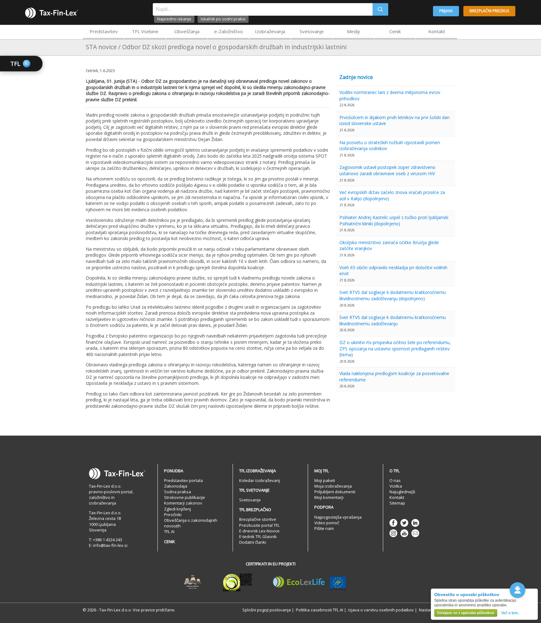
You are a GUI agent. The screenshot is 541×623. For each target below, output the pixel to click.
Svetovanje (312, 31)
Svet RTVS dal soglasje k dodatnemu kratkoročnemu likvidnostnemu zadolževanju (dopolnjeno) (392, 295)
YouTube (404, 533)
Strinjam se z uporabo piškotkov (465, 613)
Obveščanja (186, 31)
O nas (395, 480)
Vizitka (395, 486)
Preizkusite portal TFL (259, 525)
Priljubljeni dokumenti (334, 492)
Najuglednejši (402, 492)
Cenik (395, 31)
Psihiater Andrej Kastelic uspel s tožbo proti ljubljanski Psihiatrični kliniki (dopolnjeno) (393, 220)
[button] (517, 590)
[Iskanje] (380, 9)
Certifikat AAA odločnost (193, 582)
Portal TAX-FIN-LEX (51, 12)
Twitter (404, 523)
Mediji (353, 31)
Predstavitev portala (183, 480)
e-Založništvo (228, 31)
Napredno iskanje (174, 19)
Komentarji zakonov (183, 503)
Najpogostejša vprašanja (338, 517)
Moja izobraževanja (333, 486)
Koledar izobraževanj (259, 480)
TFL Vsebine (145, 31)
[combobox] (263, 9)
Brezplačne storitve (257, 519)
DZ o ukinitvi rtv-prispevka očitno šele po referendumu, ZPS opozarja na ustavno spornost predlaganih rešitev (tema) (395, 348)
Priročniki (173, 514)
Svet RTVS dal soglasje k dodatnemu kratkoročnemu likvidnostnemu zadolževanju (392, 320)
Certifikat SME (237, 582)
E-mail (415, 533)
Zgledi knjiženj (177, 509)
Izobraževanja (270, 31)
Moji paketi (324, 480)
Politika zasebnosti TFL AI (319, 610)
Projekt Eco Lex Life (309, 582)
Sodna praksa (177, 492)
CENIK (169, 541)
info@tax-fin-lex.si (110, 545)
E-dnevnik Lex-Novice (259, 531)
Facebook (393, 523)
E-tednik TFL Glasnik (258, 536)
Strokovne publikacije (184, 497)
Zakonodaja (175, 486)
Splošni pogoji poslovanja (266, 610)
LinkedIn (415, 523)
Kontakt (436, 31)
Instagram (393, 533)
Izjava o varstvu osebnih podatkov (381, 610)
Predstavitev (104, 31)
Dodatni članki (252, 542)
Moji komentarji (328, 497)
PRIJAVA (446, 10)
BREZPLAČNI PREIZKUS (489, 10)
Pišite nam (324, 528)
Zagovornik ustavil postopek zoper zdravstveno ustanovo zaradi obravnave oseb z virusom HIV (387, 170)
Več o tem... (511, 613)
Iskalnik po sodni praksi (223, 19)
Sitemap (397, 503)
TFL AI (169, 531)
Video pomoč (326, 523)
